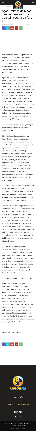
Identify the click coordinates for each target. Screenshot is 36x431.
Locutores (13, 425)
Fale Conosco (21, 425)
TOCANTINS (9, 7)
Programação (27, 423)
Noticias (11, 423)
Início (3, 7)
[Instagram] (20, 417)
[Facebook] (15, 417)
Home (5, 423)
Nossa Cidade (18, 423)
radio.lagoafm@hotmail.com (20, 405)
